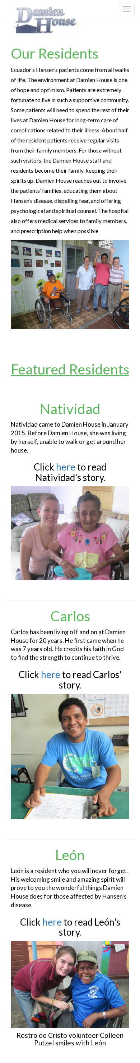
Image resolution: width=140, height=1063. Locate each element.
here (65, 467)
